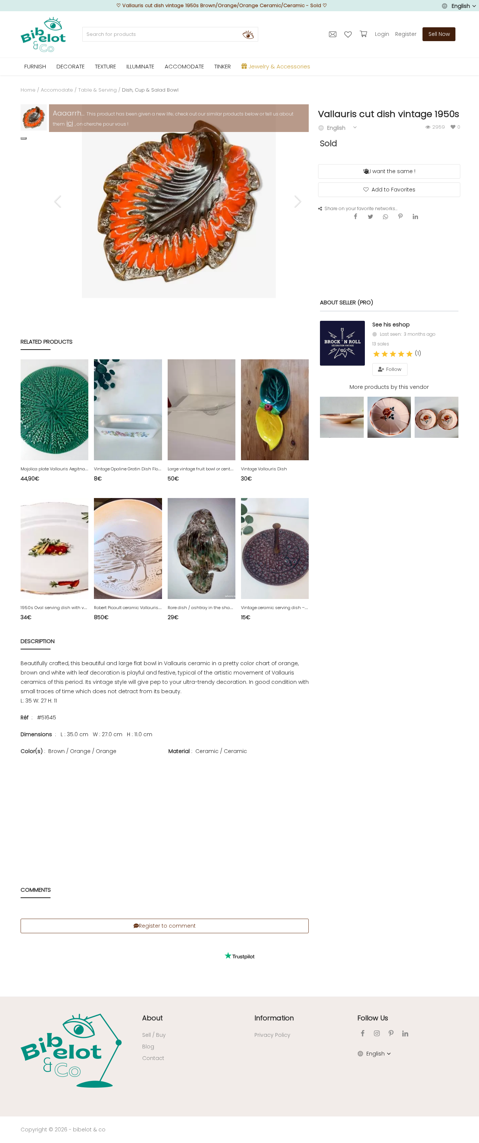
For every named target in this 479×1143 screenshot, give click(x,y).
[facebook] (362, 1033)
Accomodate (57, 89)
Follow (393, 369)
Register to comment (167, 926)
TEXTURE (105, 66)
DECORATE (71, 66)
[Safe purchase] (364, 34)
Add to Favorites (393, 189)
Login (382, 34)
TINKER (222, 66)
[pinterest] (391, 1033)
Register (406, 34)
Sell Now (439, 34)
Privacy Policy (272, 1035)
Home (28, 89)
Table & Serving (97, 89)
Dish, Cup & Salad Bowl (150, 89)
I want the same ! (392, 171)
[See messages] (333, 34)
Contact (153, 1058)
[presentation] (59, 201)
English (461, 6)
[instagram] (377, 1033)
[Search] (248, 34)
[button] (24, 138)
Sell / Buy (154, 1035)
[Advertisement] (165, 810)
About (152, 1018)
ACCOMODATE (184, 66)
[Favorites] (349, 34)
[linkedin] (405, 1033)
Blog (148, 1046)
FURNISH (35, 66)
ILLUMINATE (140, 66)
